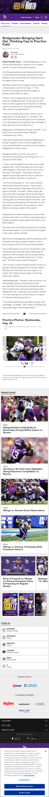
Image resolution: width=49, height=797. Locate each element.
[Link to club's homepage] (4, 16)
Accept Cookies (24, 793)
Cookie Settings (24, 780)
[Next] (32, 363)
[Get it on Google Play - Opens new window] (32, 739)
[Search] (42, 17)
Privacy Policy (29, 775)
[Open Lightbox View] (24, 352)
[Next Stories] (44, 604)
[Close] (45, 751)
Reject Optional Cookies (24, 786)
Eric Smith (14, 52)
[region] (24, 772)
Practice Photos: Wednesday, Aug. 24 (22, 321)
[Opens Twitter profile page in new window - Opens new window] (15, 57)
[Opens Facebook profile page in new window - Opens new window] (12, 57)
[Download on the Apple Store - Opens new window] (16, 739)
